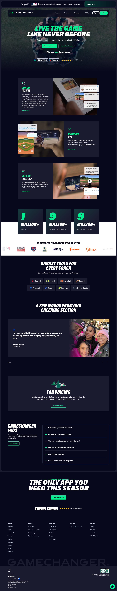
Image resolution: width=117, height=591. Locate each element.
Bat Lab (51, 533)
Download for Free (49, 46)
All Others (10, 551)
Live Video (31, 527)
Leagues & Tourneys (34, 530)
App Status (52, 539)
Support (51, 536)
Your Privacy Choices (12, 578)
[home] (21, 13)
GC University (53, 530)
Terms (9, 571)
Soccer (10, 539)
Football (10, 548)
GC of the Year (94, 536)
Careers (92, 530)
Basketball (11, 533)
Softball (10, 530)
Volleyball (10, 536)
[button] (58, 13)
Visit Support (14, 443)
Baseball (10, 527)
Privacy (9, 569)
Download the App (33, 536)
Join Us (104, 13)
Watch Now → (91, 4)
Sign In (96, 13)
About (92, 527)
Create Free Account (67, 46)
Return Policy (11, 574)
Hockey (10, 545)
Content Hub (52, 527)
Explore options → (58, 405)
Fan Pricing (31, 533)
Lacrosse (10, 542)
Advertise (93, 533)
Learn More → (26, 110)
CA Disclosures (11, 576)
